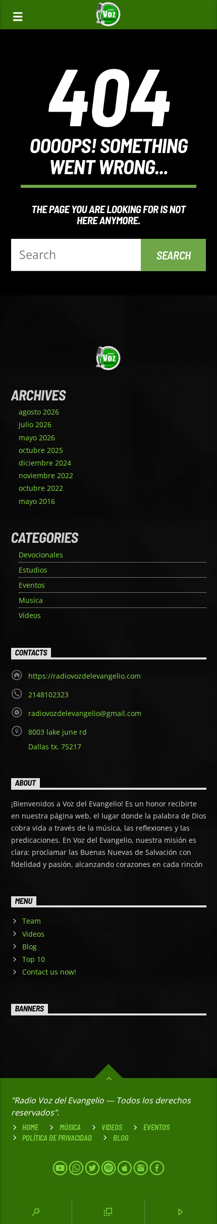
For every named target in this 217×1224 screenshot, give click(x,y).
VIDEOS (111, 1127)
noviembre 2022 (46, 475)
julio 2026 (35, 424)
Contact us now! (49, 972)
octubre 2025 (41, 450)
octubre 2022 (41, 488)
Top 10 (33, 959)
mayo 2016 (37, 501)
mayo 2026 (37, 437)
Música (70, 1127)
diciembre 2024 (45, 463)
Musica (31, 600)
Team (31, 921)
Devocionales (41, 554)
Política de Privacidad (57, 1138)
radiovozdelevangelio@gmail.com (84, 713)
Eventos (32, 585)
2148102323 (48, 694)
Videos (30, 615)
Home (30, 1127)
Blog (29, 946)
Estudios (33, 570)
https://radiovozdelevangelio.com (84, 676)
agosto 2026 (39, 412)
